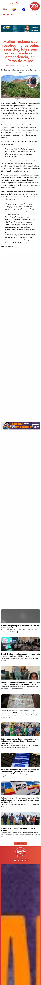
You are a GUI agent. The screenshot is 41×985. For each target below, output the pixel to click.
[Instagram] (8, 14)
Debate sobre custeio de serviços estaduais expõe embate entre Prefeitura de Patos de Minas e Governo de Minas (20, 741)
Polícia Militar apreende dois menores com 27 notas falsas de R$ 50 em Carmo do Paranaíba (19, 711)
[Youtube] (12, 14)
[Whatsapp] (16, 14)
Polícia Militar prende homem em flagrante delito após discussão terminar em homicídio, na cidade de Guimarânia (20, 800)
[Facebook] (4, 14)
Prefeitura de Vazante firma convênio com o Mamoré (18, 829)
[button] (35, 14)
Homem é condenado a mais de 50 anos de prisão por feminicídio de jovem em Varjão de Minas (20, 683)
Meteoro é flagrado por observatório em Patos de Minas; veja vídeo (20, 626)
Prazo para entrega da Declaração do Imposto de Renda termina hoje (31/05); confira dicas (20, 770)
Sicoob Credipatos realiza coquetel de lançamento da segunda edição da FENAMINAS (20, 655)
